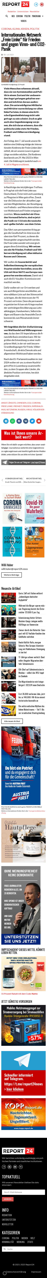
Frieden (27, 406)
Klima (16, 28)
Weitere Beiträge (11, 575)
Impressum (36, 1271)
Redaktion (12, 11)
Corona (19, 16)
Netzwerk (11, 409)
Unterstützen (23, 11)
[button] (7, 16)
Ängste (12, 402)
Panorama (36, 16)
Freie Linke (7, 406)
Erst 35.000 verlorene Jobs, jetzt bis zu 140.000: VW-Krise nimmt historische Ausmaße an (32, 697)
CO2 (29, 402)
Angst (4, 402)
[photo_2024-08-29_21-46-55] (23, 861)
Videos (23, 21)
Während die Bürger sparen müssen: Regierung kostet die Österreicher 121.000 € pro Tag (32, 609)
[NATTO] (23, 990)
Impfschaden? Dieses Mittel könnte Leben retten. (23, 951)
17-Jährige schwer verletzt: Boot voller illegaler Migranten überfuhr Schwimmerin (32, 660)
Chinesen (21, 402)
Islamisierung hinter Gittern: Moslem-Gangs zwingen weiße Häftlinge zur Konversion (31, 621)
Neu (13, 16)
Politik (27, 16)
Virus (29, 409)
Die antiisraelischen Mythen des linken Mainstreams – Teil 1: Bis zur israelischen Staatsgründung (32, 709)
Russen (21, 409)
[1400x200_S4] (23, 174)
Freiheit (17, 406)
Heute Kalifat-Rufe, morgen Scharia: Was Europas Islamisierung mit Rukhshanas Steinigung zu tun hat (32, 647)
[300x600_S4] (20, 804)
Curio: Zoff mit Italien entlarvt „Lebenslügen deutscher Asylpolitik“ (31, 597)
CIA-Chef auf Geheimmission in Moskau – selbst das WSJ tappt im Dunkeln (31, 673)
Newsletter (34, 11)
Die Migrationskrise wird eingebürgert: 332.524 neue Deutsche (32, 683)
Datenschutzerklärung (16, 1271)
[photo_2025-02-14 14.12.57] (20, 944)
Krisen (25, 28)
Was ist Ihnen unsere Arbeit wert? (23, 435)
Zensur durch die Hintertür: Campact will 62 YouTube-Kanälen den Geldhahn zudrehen (32, 633)
